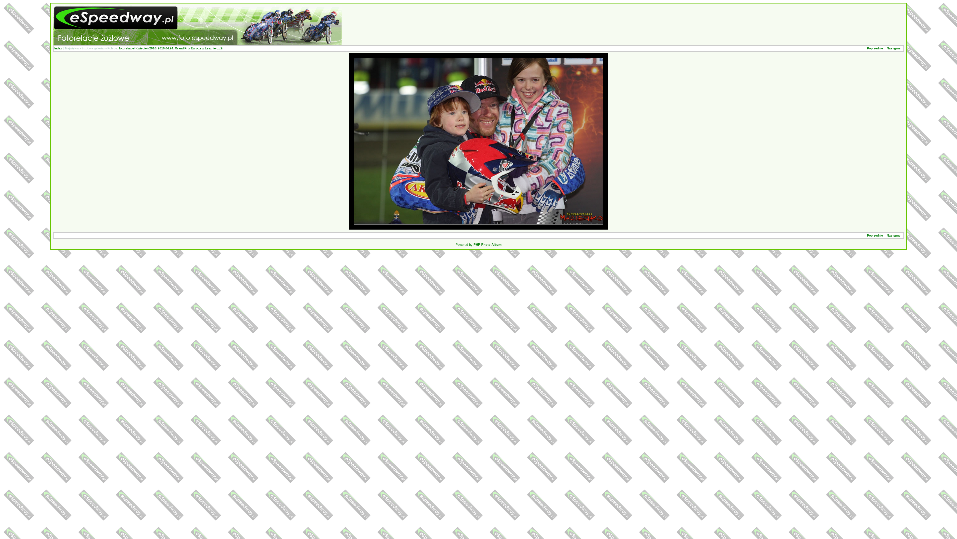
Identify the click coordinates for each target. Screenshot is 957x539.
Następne (893, 48)
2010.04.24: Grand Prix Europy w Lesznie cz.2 (190, 48)
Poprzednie (875, 48)
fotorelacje (126, 48)
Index (58, 48)
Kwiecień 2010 (146, 48)
